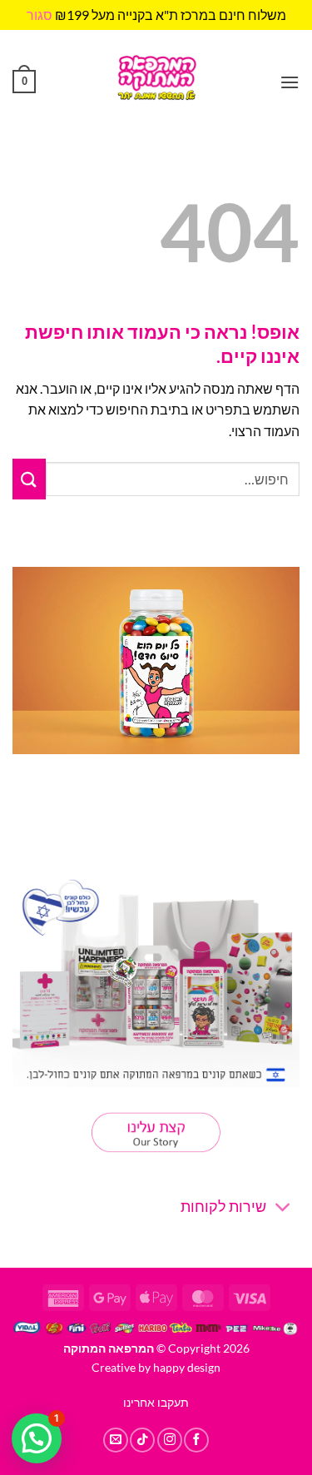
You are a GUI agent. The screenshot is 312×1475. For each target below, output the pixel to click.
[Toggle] (283, 1209)
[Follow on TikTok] (142, 1440)
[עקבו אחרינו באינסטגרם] (169, 1440)
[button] (290, 82)
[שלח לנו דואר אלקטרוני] (115, 1440)
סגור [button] (39, 14)
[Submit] (29, 479)
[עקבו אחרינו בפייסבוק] (196, 1440)
